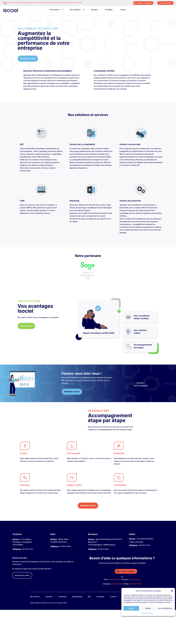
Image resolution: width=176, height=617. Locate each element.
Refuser (148, 608)
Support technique (128, 571)
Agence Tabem (63, 603)
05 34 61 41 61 (36, 2)
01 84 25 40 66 (16, 2)
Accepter (131, 608)
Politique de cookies (147, 613)
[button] (172, 591)
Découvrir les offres (22, 575)
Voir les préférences (165, 608)
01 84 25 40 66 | (115, 579)
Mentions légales (35, 603)
